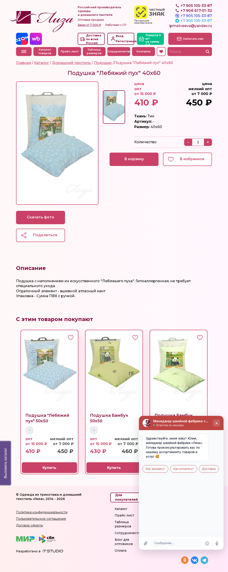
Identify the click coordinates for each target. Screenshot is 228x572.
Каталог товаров (45, 51)
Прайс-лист (70, 51)
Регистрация (124, 41)
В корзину (134, 159)
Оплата (120, 551)
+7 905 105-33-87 (196, 16)
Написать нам (193, 38)
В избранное (192, 159)
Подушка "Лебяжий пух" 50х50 (47, 418)
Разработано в (28, 551)
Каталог (121, 509)
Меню (24, 51)
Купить (49, 468)
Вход (120, 36)
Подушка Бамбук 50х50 (109, 418)
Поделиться (45, 235)
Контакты (143, 51)
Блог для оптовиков (124, 542)
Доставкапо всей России (93, 39)
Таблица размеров (94, 51)
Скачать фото (40, 217)
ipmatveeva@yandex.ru (190, 26)
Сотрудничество (118, 51)
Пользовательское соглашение (41, 519)
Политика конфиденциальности (41, 512)
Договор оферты (29, 525)
